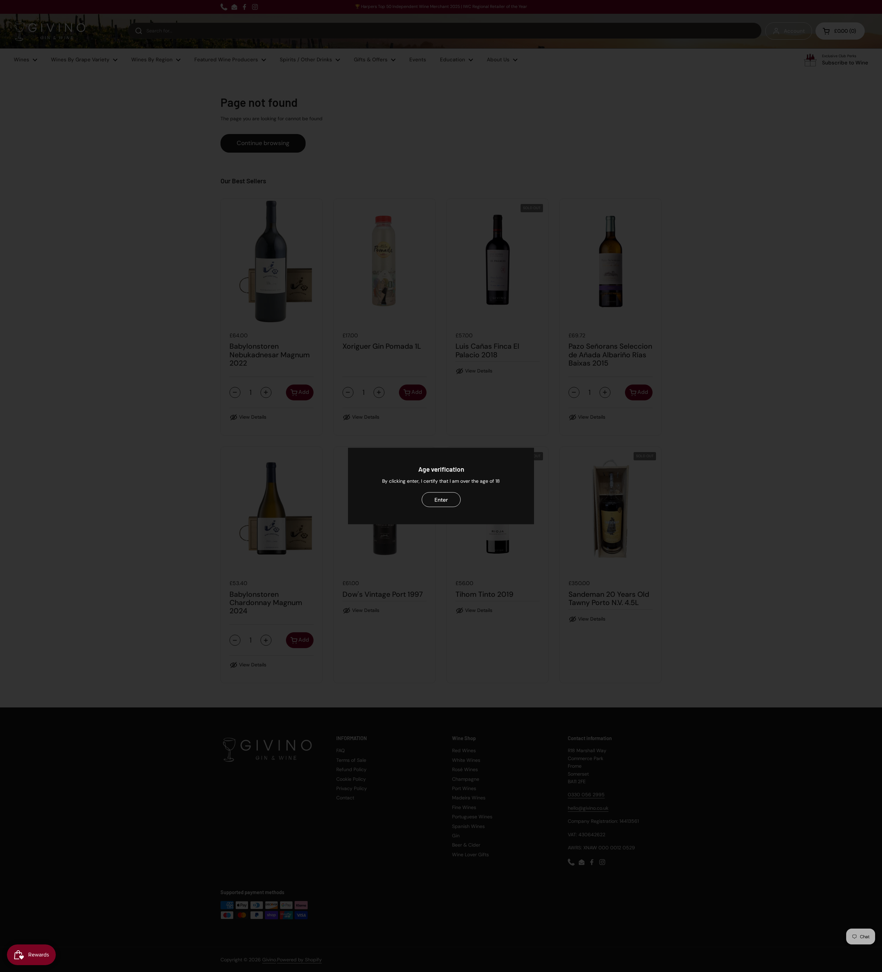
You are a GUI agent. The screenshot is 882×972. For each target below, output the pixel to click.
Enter (441, 499)
